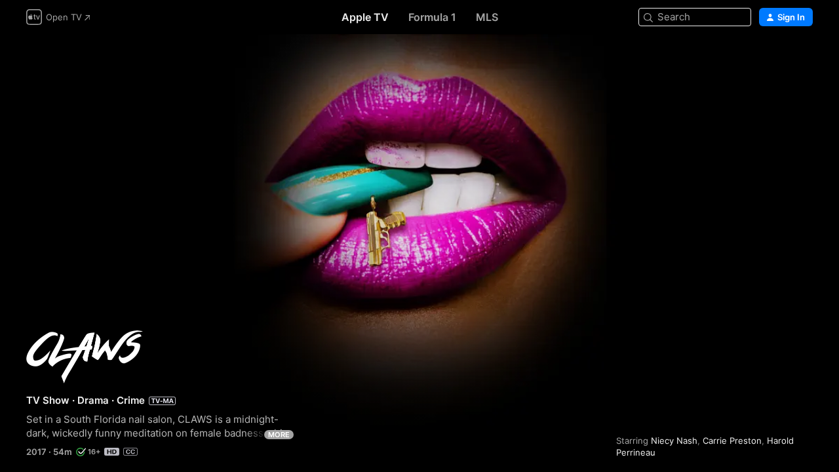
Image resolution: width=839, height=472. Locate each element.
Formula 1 (432, 17)
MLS (487, 17)
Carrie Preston (732, 440)
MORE (279, 434)
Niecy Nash (674, 440)
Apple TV (365, 17)
